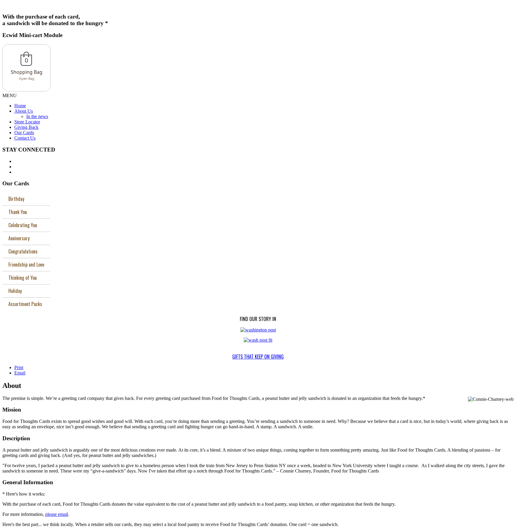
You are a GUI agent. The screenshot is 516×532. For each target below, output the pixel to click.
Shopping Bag (26, 72)
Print (18, 367)
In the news (37, 116)
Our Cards (24, 132)
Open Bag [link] (26, 78)
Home (20, 105)
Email (19, 372)
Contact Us (25, 137)
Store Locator (27, 121)
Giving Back (26, 127)
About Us (23, 111)
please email (56, 514)
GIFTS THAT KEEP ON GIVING (258, 356)
